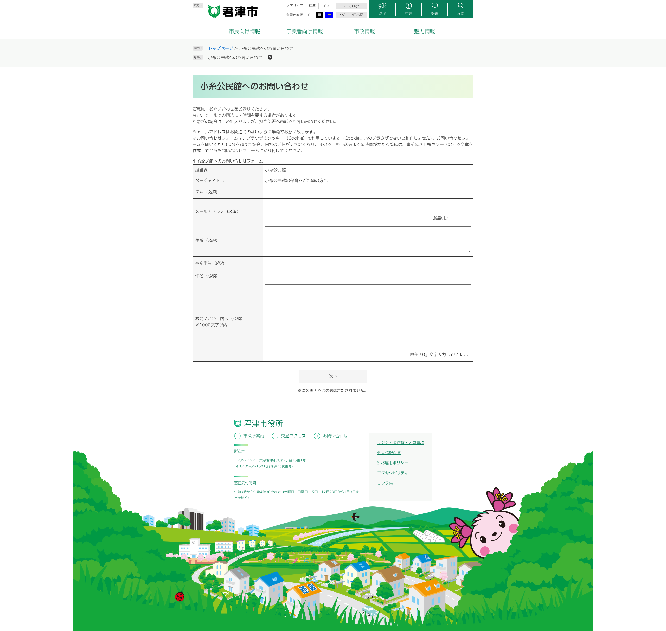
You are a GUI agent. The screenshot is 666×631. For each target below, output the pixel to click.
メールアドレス (218, 211)
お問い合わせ (335, 436)
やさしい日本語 (351, 15)
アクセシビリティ (392, 473)
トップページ (220, 48)
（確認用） (440, 218)
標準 (312, 6)
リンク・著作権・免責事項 (400, 443)
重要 (408, 14)
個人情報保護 (389, 453)
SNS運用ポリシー (392, 463)
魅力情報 (424, 31)
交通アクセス (293, 436)
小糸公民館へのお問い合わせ (235, 57)
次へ (333, 376)
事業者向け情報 (304, 31)
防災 (382, 14)
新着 (434, 14)
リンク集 (385, 483)
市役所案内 (253, 436)
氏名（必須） (207, 192)
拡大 (326, 6)
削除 (270, 57)
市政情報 (364, 31)
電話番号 (211, 263)
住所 (207, 240)
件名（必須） (207, 276)
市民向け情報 (244, 31)
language (351, 6)
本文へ (198, 5)
